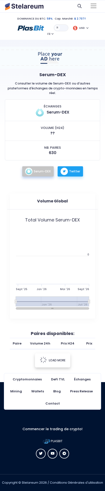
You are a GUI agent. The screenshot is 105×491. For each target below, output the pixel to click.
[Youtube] (52, 454)
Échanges (82, 379)
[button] (30, 28)
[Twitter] (41, 454)
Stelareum (30, 482)
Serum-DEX (42, 171)
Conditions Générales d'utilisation (76, 482)
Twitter (74, 171)
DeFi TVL (58, 379)
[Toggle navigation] (93, 6)
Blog (57, 391)
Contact (52, 403)
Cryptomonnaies (27, 379)
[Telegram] (64, 454)
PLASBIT (56, 441)
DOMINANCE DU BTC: (31, 19)
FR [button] (49, 34)
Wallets (37, 391)
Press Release (81, 391)
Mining (16, 391)
